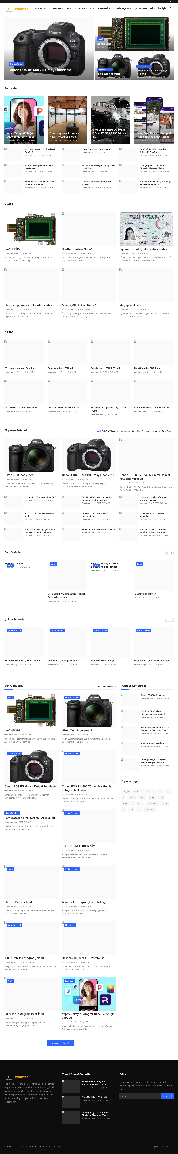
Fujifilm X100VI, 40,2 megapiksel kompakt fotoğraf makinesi (97, 498)
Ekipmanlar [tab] (155, 431)
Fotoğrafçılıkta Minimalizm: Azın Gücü (29, 818)
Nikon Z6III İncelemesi (108, 73)
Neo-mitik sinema (13, 563)
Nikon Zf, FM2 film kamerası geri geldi (40, 514)
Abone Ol (167, 1096)
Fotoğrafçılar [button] (121, 8)
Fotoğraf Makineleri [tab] (110, 431)
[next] (89, 48)
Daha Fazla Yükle (59, 1043)
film (131, 809)
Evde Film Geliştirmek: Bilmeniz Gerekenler (39, 166)
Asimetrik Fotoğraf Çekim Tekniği (22, 660)
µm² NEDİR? (104, 43)
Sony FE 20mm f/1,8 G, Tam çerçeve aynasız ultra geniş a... (156, 183)
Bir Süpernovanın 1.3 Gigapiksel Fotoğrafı (40, 150)
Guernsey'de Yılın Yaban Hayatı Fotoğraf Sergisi (64, 135)
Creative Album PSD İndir (61, 368)
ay (124, 809)
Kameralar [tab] (125, 431)
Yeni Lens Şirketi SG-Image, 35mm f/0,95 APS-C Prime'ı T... (109, 133)
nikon (164, 803)
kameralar (150, 809)
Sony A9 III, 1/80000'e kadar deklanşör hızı (95, 514)
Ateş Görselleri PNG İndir (147, 368)
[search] (171, 8)
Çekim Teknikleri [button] (144, 8)
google (152, 797)
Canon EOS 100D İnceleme (153, 695)
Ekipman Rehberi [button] (99, 8)
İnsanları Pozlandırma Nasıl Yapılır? (152, 660)
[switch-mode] (171, 1)
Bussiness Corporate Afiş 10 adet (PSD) (109, 409)
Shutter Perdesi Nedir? (77, 249)
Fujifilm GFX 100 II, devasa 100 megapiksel (154, 514)
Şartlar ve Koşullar (162, 1146)
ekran (140, 803)
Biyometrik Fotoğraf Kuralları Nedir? (143, 249)
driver (125, 803)
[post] (49, 48)
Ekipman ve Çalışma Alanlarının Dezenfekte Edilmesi (40, 183)
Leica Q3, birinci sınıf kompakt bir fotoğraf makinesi (155, 498)
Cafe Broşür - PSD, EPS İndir (106, 368)
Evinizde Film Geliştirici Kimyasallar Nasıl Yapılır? (99, 166)
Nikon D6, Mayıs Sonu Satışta (96, 149)
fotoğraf (126, 791)
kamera (146, 791)
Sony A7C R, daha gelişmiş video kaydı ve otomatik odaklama (40, 530)
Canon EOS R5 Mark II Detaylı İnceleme (151, 72)
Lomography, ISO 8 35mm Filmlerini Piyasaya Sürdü (152, 166)
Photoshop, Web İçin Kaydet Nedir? (28, 305)
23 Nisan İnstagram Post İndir (20, 368)
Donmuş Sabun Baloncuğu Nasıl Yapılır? (97, 183)
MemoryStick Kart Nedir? (79, 305)
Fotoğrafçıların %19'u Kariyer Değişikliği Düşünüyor (153, 150)
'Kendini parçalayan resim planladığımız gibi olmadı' (104, 565)
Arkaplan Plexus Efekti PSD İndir (65, 407)
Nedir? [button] (70, 8)
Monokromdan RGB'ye (102, 660)
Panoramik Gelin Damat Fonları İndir (152, 407)
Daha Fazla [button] (167, 431)
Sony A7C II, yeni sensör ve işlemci (98, 529)
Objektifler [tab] (136, 431)
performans (152, 803)
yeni (139, 809)
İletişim (162, 8)
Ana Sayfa (40, 8)
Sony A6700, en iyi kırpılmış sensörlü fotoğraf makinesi (153, 530)
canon (142, 797)
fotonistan (13, 75)
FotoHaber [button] (55, 8)
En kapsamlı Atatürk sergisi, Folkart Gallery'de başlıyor (66, 595)
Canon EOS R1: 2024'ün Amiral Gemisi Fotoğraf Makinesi (144, 476)
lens (168, 791)
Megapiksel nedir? (131, 305)
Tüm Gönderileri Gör (105, 686)
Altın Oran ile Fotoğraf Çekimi (63, 660)
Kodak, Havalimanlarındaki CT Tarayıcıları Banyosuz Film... (155, 728)
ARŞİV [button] (82, 8)
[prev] (9, 48)
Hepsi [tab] (98, 431)
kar (161, 791)
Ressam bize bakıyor (145, 593)
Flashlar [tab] (145, 431)
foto (136, 791)
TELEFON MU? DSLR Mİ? (78, 846)
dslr (161, 797)
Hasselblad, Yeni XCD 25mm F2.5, (41, 497)
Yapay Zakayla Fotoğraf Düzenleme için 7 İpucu (20, 135)
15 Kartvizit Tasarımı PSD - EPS (20, 407)
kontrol (131, 797)
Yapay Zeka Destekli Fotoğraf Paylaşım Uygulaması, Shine (153, 135)
